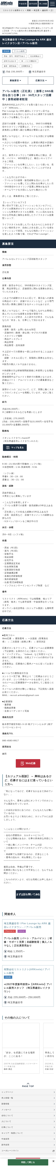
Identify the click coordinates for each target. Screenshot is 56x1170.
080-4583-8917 (10, 740)
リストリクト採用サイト (13, 10)
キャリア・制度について (12, 1133)
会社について (7, 1115)
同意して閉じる (28, 1162)
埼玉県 (36, 10)
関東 (29, 10)
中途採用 (23, 4)
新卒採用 (33, 4)
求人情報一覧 (7, 1098)
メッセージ (6, 1110)
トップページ (7, 1092)
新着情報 (5, 1104)
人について (6, 1121)
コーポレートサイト (10, 1151)
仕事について (7, 1127)
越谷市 (45, 10)
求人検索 (43, 4)
